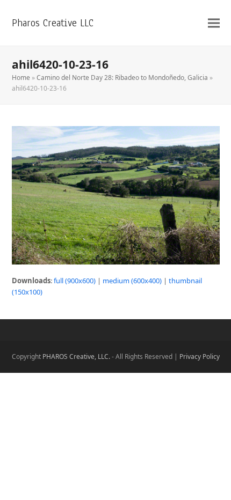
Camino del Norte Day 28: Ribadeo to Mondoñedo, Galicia (122, 77)
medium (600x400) (132, 280)
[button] (214, 22)
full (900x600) (75, 280)
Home (21, 77)
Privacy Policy (199, 356)
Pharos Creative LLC (52, 23)
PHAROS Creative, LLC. (76, 356)
